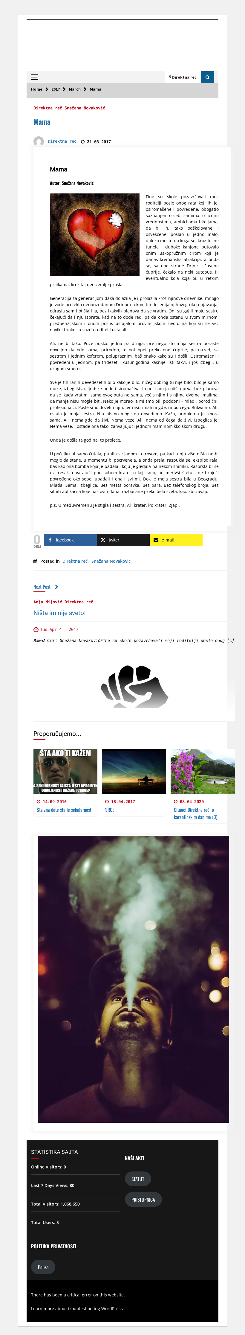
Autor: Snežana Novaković (72, 183)
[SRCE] (134, 771)
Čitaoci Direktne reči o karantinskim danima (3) (195, 813)
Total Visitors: (46, 1204)
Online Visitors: (47, 1167)
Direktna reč (47, 107)
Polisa (43, 1267)
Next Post (41, 586)
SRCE (109, 809)
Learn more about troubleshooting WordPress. (77, 1308)
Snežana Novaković (85, 107)
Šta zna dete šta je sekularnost (64, 809)
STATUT (137, 1179)
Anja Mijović (47, 601)
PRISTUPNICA (143, 1199)
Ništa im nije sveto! (59, 613)
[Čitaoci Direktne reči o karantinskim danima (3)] (203, 771)
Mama (41, 121)
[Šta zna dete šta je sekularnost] (65, 771)
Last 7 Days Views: (50, 1185)
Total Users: (43, 1222)
